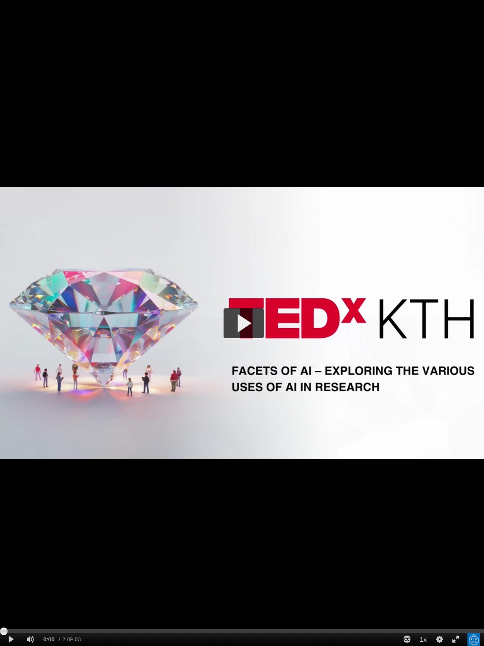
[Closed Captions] (407, 639)
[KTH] (474, 639)
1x (423, 639)
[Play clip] (11, 639)
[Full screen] (456, 639)
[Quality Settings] (439, 639)
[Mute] (30, 639)
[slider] (242, 631)
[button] (244, 323)
